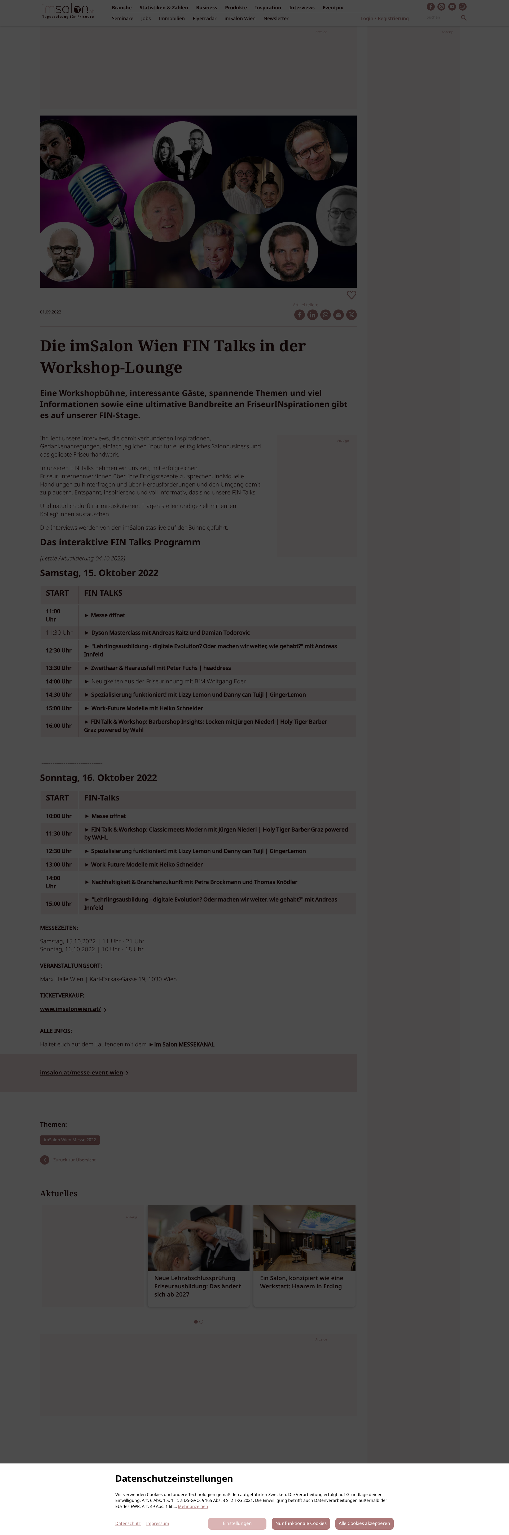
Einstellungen (237, 1523)
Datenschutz (128, 1523)
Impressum (157, 1523)
